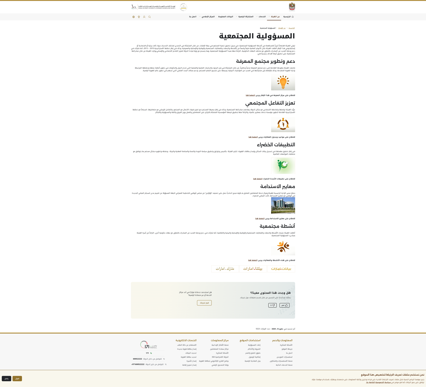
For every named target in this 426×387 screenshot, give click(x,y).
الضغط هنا (250, 95)
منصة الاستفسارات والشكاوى (281, 361)
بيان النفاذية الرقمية (252, 361)
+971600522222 (137, 364)
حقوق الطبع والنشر (252, 353)
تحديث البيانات (190, 353)
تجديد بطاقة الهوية (188, 357)
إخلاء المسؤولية (254, 345)
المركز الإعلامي (208, 16)
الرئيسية (292, 28)
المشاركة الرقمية (245, 16)
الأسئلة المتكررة (286, 345)
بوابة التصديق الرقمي (220, 365)
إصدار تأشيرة (191, 361)
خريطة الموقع (287, 349)
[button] (149, 17)
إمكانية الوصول (254, 357)
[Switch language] (133, 17)
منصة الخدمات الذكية (284, 365)
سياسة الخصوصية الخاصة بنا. (378, 382)
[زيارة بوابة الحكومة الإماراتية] (290, 6)
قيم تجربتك (204, 303)
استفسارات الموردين (284, 357)
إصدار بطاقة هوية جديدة (186, 349)
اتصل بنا (192, 16)
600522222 (137, 359)
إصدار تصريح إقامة (189, 365)
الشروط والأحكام (254, 349)
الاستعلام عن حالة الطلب (186, 345)
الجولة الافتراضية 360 (220, 357)
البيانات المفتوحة (225, 16)
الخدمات (262, 16)
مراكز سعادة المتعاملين (219, 349)
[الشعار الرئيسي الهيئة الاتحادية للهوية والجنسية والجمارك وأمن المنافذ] (153, 7)
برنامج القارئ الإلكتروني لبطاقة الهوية (214, 361)
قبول (17, 378)
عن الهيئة (275, 16)
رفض (6, 378)
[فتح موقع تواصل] (149, 344)
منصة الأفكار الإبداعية (220, 345)
